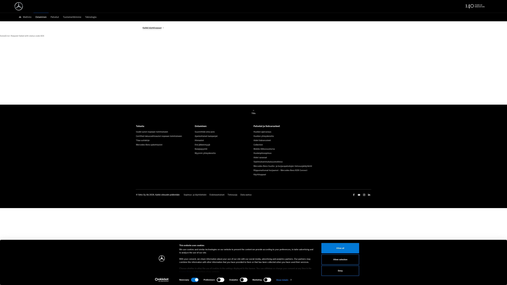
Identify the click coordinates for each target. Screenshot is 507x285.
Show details (282, 280)
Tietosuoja (232, 194)
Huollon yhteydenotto (263, 136)
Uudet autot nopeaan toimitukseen (152, 131)
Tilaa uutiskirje (142, 140)
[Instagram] (364, 194)
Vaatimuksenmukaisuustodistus (268, 161)
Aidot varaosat (260, 157)
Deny (340, 271)
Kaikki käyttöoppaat (152, 27)
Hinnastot (199, 140)
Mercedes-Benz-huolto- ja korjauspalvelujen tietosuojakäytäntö (282, 166)
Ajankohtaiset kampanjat (206, 136)
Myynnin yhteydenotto (205, 153)
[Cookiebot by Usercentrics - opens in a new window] (161, 280)
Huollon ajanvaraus (262, 131)
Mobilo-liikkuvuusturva (264, 149)
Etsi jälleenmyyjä (202, 144)
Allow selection (340, 259)
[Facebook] (353, 194)
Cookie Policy (186, 271)
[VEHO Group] (19, 6)
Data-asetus (246, 194)
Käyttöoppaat (259, 174)
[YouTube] (359, 194)
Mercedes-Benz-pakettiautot (149, 144)
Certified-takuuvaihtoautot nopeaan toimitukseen (159, 136)
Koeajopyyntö (201, 149)
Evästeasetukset (217, 194)
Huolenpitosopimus (262, 153)
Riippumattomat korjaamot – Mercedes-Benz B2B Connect (280, 170)
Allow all (340, 248)
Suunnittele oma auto (205, 131)
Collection (258, 144)
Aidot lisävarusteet (262, 140)
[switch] (220, 280)
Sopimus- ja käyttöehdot (195, 194)
